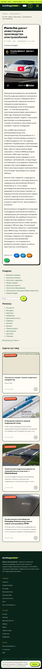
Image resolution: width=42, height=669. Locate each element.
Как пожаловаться (8, 605)
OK (29, 255)
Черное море (7, 630)
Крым (4, 627)
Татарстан (5, 633)
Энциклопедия (11, 293)
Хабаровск (6, 637)
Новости (5, 582)
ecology (10, 5)
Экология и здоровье (14, 280)
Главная (5, 13)
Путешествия (7, 595)
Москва (5, 617)
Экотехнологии (15, 13)
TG (23, 255)
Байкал (4, 624)
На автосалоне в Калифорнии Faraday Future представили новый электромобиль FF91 (18, 521)
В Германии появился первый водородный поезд (17, 422)
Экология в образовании (15, 288)
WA (7, 260)
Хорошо (34, 664)
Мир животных (7, 592)
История (5, 588)
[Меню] (37, 6)
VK (16, 255)
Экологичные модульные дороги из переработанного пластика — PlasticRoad (20, 471)
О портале (6, 649)
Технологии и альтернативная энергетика (22, 291)
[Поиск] (30, 6)
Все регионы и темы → (11, 340)
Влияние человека (13, 275)
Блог (4, 601)
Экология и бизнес (13, 278)
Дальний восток (8, 620)
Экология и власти (13, 285)
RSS (3, 652)
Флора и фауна (12, 283)
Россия (4, 614)
